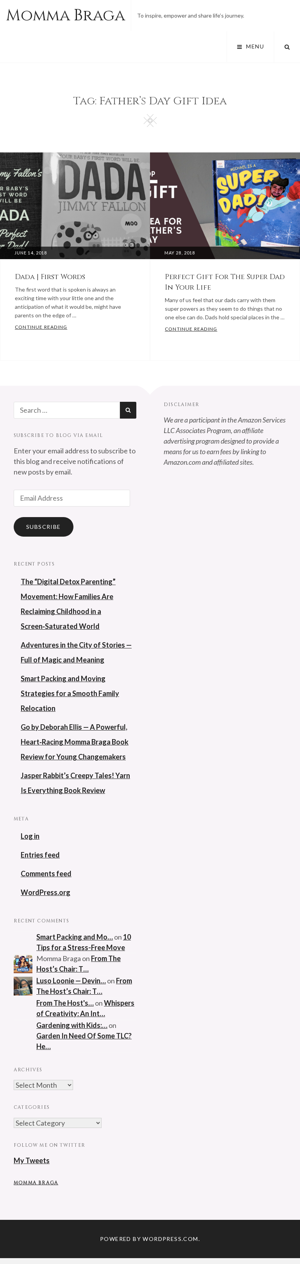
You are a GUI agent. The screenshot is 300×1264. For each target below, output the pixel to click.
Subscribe (43, 526)
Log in (30, 836)
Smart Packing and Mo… (74, 937)
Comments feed (46, 873)
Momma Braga (65, 15)
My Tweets (32, 1160)
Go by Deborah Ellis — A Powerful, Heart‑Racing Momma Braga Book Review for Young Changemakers (75, 742)
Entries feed (40, 854)
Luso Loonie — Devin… (71, 980)
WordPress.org (45, 892)
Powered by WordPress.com (149, 1238)
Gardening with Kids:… (71, 1025)
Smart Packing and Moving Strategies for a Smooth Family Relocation (70, 693)
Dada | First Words (50, 277)
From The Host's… (65, 1003)
